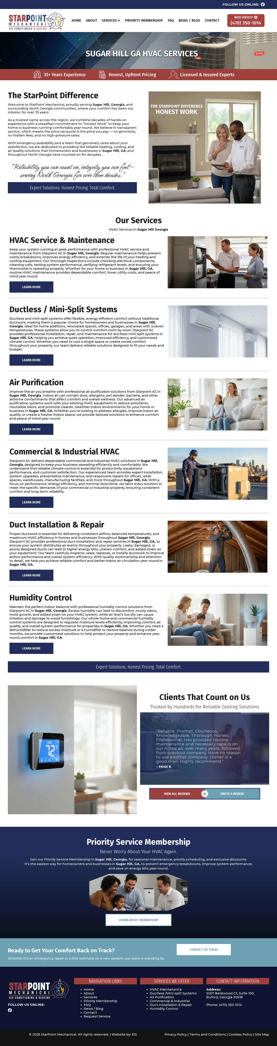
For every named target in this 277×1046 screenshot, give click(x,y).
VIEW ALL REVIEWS (177, 794)
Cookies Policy (240, 1034)
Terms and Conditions (207, 1034)
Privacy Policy (175, 1034)
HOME (76, 20)
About (89, 993)
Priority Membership (100, 1001)
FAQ (171, 20)
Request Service (97, 1016)
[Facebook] (263, 4)
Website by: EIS (124, 1034)
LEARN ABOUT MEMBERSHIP (138, 920)
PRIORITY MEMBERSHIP (144, 20)
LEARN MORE (31, 287)
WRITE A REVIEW (232, 794)
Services (90, 997)
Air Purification (162, 997)
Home (89, 989)
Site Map (262, 1034)
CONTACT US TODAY (203, 950)
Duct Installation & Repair (171, 1005)
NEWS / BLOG (189, 20)
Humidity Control (164, 1009)
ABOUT (91, 20)
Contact (90, 1012)
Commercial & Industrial (170, 1001)
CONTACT (212, 20)
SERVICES (109, 20)
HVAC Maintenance (166, 989)
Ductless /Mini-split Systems (173, 993)
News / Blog (93, 1009)
